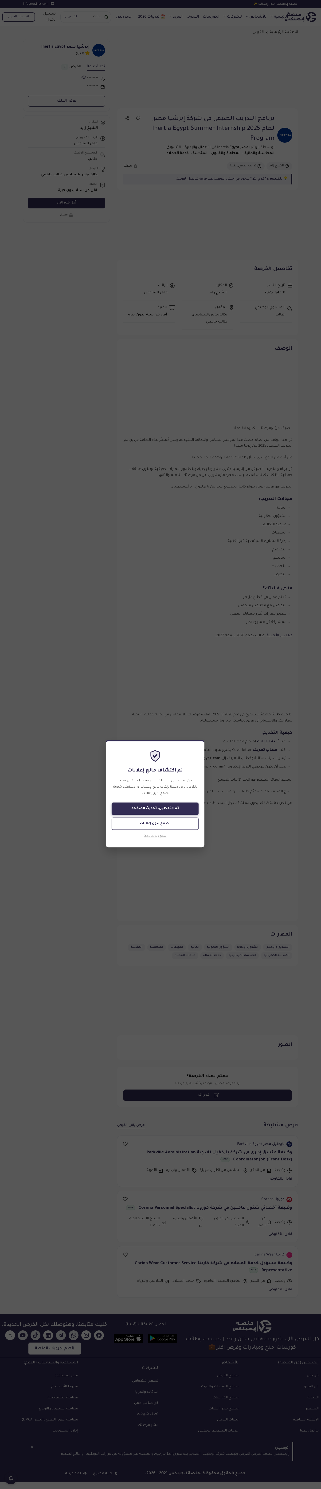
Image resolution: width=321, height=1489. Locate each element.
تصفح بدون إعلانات (155, 823)
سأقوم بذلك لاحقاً (155, 836)
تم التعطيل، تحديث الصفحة (155, 808)
